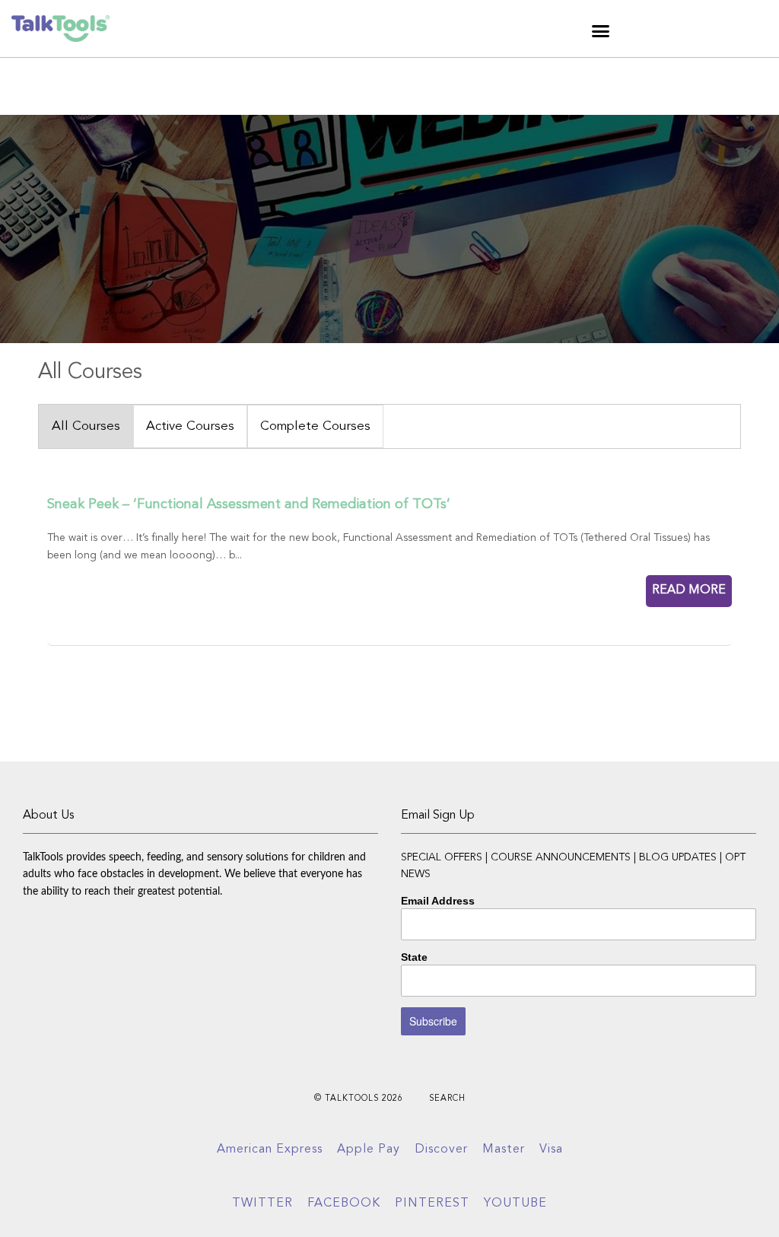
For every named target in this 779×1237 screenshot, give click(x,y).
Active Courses (190, 426)
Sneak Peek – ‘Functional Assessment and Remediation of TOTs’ (248, 504)
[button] (601, 30)
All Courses (86, 426)
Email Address (438, 901)
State (414, 957)
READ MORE (689, 590)
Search (447, 1099)
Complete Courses (315, 426)
